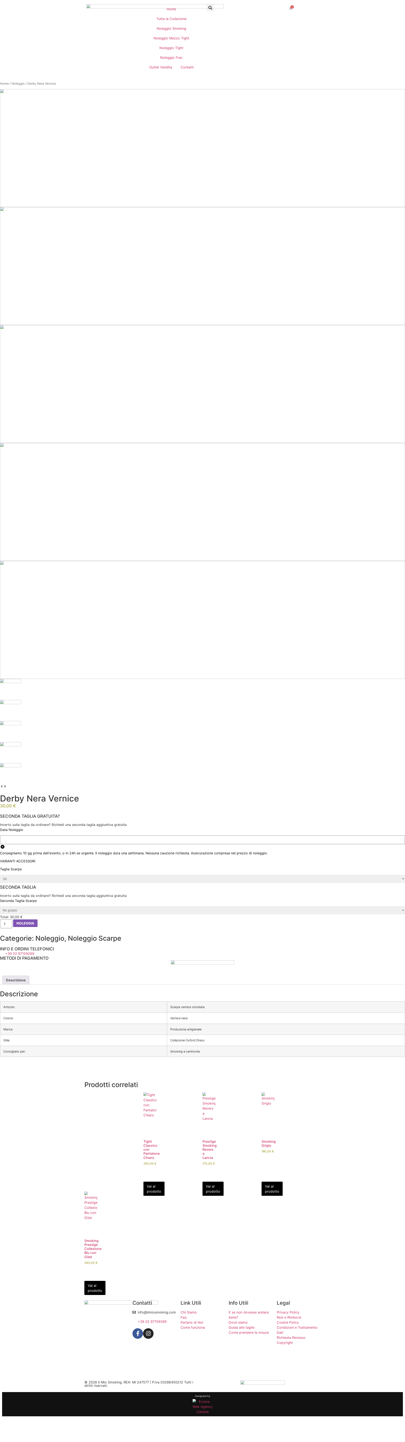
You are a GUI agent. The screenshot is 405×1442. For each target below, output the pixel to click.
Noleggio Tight (171, 48)
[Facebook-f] (137, 1333)
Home (171, 9)
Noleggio (18, 84)
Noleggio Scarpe (94, 938)
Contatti (187, 67)
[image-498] (202, 502)
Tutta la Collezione (171, 19)
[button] (210, 7)
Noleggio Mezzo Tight (171, 38)
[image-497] (202, 266)
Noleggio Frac (171, 57)
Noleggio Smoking (171, 28)
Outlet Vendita (160, 67)
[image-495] (202, 148)
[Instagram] (148, 1333)
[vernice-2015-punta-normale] (202, 384)
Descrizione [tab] (16, 980)
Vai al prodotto (154, 1188)
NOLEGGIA (25, 923)
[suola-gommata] (202, 620)
